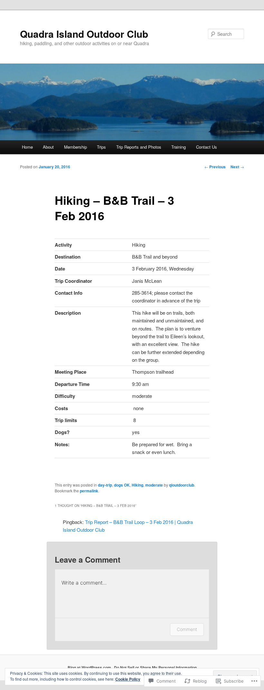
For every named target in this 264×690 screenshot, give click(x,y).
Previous (215, 167)
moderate (154, 485)
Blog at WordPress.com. (90, 667)
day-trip (105, 485)
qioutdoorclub (181, 485)
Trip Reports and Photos (138, 147)
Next (237, 167)
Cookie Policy (127, 679)
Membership (75, 147)
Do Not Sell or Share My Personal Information (155, 667)
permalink (89, 491)
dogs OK (122, 485)
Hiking (137, 485)
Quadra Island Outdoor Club (84, 34)
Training (178, 147)
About (48, 147)
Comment (187, 629)
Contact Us (206, 147)
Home (27, 147)
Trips (101, 147)
